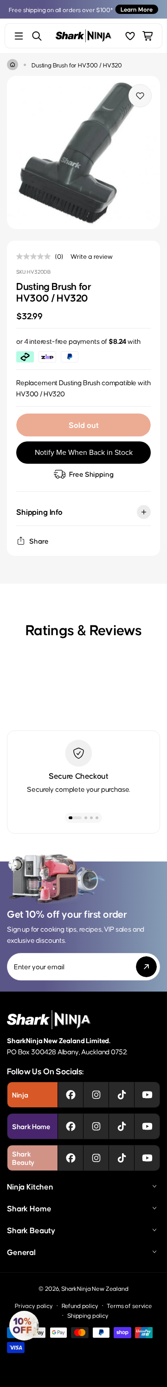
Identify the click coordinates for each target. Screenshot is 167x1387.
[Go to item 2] (85, 817)
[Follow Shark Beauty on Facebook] (71, 1158)
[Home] (12, 64)
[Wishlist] (130, 36)
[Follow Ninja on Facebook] (71, 1094)
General (21, 1252)
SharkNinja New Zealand (94, 1288)
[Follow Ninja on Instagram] (96, 1094)
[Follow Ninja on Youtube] (147, 1094)
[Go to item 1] (75, 817)
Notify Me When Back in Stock (84, 452)
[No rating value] (35, 256)
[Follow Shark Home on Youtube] (147, 1126)
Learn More (137, 9)
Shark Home (29, 1208)
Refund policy (80, 1305)
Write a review (92, 256)
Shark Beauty (31, 1230)
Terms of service (129, 1305)
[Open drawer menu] (19, 36)
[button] (24, 1326)
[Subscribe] (146, 966)
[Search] (37, 36)
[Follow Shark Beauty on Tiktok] (122, 1158)
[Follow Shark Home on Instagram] (96, 1126)
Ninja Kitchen (30, 1186)
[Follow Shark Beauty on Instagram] (96, 1158)
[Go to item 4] (97, 817)
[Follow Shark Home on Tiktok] (122, 1126)
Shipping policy (88, 1315)
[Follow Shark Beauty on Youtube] (147, 1158)
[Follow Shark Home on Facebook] (71, 1126)
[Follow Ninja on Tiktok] (122, 1094)
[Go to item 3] (91, 817)
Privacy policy (34, 1305)
